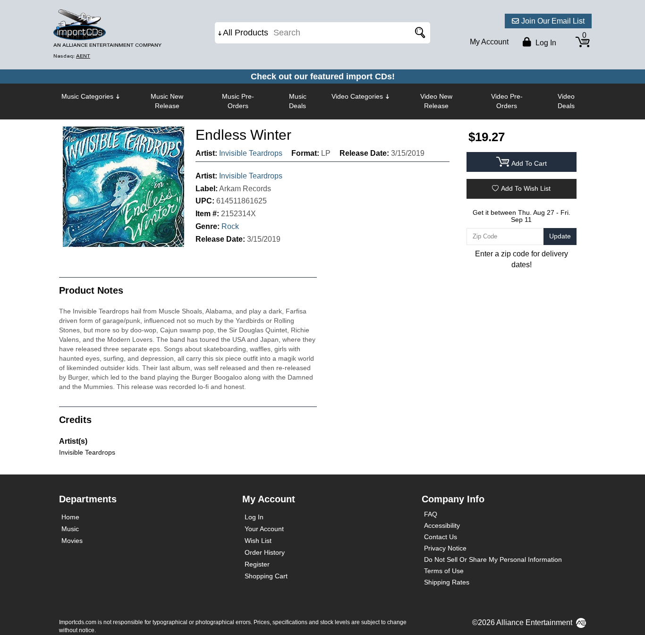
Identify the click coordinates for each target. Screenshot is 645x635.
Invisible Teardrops (250, 153)
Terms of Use (444, 571)
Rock (230, 226)
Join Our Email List (553, 21)
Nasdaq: (71, 56)
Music (70, 529)
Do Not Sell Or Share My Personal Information (493, 559)
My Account (489, 42)
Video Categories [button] (357, 96)
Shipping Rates (446, 582)
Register (257, 564)
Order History (265, 552)
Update (560, 236)
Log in (545, 43)
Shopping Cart (266, 576)
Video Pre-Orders (507, 101)
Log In (254, 517)
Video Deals (566, 101)
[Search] (418, 32)
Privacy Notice (445, 548)
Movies (72, 540)
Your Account (264, 529)
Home (70, 517)
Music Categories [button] (87, 96)
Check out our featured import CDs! (323, 76)
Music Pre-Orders (238, 101)
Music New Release (167, 101)
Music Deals (297, 101)
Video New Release (436, 101)
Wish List (258, 540)
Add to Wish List (526, 188)
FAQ (430, 514)
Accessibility (442, 525)
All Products (245, 32)
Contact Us (440, 537)
